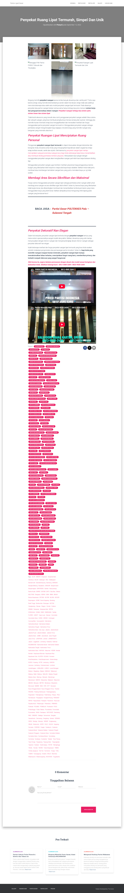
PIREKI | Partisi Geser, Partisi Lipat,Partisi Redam (42, 530)
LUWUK (46, 668)
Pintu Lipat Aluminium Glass (37, 500)
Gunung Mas (32, 621)
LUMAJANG (40, 668)
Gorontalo (54, 615)
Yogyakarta (56, 756)
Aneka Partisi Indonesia (53, 346)
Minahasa (47, 683)
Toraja (53, 751)
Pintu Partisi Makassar (48, 515)
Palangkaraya (40, 695)
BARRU (38, 591)
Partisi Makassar (34, 435)
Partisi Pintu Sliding (47, 447)
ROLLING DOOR (33, 546)
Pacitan (57, 689)
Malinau (39, 674)
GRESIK (45, 618)
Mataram (50, 680)
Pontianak (50, 706)
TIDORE (40, 748)
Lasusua (30, 665)
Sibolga (35, 721)
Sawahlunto (31, 718)
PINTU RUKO (45, 524)
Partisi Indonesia (44, 420)
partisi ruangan (48, 453)
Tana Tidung (56, 739)
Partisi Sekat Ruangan (35, 460)
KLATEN (40, 656)
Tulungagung (37, 753)
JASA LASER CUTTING (50, 386)
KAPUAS (41, 650)
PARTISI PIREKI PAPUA (45, 450)
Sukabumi (48, 727)
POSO (55, 706)
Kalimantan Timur (45, 647)
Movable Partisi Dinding (36, 395)
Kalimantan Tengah (33, 647)
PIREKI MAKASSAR (34, 536)
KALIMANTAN (32, 644)
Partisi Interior (34, 423)
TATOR (50, 745)
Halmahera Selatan (44, 624)
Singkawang (52, 721)
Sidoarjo (40, 721)
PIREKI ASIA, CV (33, 533)
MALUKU (45, 674)
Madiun (30, 671)
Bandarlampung (40, 582)
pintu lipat (41, 496)
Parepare (43, 700)
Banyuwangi (53, 588)
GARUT (36, 615)
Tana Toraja (31, 742)
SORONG (37, 727)
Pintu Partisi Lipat (34, 515)
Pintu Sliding (45, 527)
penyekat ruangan (34, 478)
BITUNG (42, 597)
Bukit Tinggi (31, 603)
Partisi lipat (33, 429)
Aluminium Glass (39, 346)
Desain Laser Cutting (50, 352)
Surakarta (44, 739)
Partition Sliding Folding (36, 475)
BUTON (52, 603)
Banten (47, 588)
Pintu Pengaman (34, 521)
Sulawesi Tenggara (33, 733)
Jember (45, 638)
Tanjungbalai (55, 742)
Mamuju (39, 677)
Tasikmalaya (43, 745)
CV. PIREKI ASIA (45, 349)
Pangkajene (39, 697)
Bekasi (58, 591)
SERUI (30, 721)
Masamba (44, 680)
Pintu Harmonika (34, 493)
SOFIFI (42, 724)
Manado (44, 677)
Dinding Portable (50, 364)
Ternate (35, 748)
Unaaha (44, 753)
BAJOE (36, 580)
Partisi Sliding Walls (35, 466)
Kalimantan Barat (42, 644)
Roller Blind (48, 543)
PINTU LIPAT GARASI (51, 503)
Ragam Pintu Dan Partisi (36, 543)
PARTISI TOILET (33, 472)
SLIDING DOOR (55, 555)
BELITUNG (31, 594)
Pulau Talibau (40, 709)
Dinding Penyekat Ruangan (36, 364)
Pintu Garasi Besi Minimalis (36, 487)
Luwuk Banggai (54, 668)
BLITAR (47, 597)
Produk (53, 888)
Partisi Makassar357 (47, 435)
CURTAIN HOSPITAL (34, 349)
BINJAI (56, 594)
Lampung (46, 662)
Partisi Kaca (44, 423)
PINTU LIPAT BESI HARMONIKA (36, 503)
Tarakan (36, 745)
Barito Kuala (31, 591)
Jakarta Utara (32, 636)
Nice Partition (43, 401)
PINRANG (54, 703)
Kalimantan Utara (33, 650)
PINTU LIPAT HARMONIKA (35, 506)
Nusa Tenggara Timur (47, 689)
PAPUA (30, 700)
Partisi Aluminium (34, 404)
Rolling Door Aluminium (46, 546)
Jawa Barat (44, 636)
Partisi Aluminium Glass (48, 404)
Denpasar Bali (44, 609)
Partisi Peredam (50, 444)
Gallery (100, 3)
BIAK (47, 594)
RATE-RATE (50, 712)
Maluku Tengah (53, 674)
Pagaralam (31, 695)
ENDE (42, 612)
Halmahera (48, 621)
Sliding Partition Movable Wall (37, 561)
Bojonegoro (31, 600)
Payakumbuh (32, 703)
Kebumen (47, 650)
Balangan (42, 580)
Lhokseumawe (45, 665)
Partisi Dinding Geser (35, 414)
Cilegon (43, 606)
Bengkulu (37, 594)
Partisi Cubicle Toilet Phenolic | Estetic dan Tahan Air (24, 855)
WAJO (49, 753)
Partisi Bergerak (34, 407)
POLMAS (36, 706)
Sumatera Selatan (55, 733)
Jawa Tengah (52, 636)
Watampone (31, 756)
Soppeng (56, 724)
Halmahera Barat (33, 624)
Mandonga (51, 677)
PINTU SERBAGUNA (34, 527)
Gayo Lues (42, 615)
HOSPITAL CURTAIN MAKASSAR (51, 383)
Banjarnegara (32, 588)
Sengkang (46, 718)
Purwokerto (31, 712)
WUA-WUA (49, 756)
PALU (58, 695)
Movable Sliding (52, 398)
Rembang (57, 712)
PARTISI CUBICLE (45, 407)
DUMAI (38, 612)
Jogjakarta (36, 641)
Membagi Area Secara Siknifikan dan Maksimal (58, 177)
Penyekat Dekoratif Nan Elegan (48, 230)
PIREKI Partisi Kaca (34, 539)
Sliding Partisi (33, 558)
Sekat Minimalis (47, 552)
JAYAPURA (39, 638)
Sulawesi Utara (44, 733)
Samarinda (47, 715)
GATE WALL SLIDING (51, 380)
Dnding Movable (34, 367)
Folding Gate (33, 377)
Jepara (30, 641)
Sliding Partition (44, 558)
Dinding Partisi (33, 358)
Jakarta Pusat (32, 633)
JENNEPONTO (52, 638)
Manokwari (31, 680)
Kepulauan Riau (49, 653)
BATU (48, 591)
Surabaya (37, 739)
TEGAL (30, 748)
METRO (41, 683)
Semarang (39, 718)
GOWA (40, 618)
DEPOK (51, 609)
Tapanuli (30, 745)
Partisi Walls (43, 472)
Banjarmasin (54, 585)
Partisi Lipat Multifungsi (45, 429)
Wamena (54, 753)
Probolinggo (32, 709)
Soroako (30, 727)
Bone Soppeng (44, 600)
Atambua (31, 580)
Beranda (72, 3)
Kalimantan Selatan (53, 644)
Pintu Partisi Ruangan (35, 518)
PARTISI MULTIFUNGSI (35, 441)
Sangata (53, 715)
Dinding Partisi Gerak (46, 358)
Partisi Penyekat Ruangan (36, 444)
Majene (42, 671)
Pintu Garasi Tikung (52, 487)
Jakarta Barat (54, 630)
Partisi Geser (82, 3)
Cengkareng (31, 606)
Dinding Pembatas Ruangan (52, 361)
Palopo (54, 695)
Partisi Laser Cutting (48, 426)
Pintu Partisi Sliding (49, 518)
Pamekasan (31, 697)
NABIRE (37, 686)
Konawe (51, 656)
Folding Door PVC (50, 374)
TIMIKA (57, 748)
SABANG (34, 715)
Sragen (43, 727)
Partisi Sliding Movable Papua (48, 463)
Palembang (47, 695)
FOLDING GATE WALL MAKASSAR (37, 380)
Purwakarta (48, 709)
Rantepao (43, 712)
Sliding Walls (33, 564)
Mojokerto (54, 683)
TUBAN (30, 753)
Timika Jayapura (33, 751)
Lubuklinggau (32, 668)
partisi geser (33, 420)
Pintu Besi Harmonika (43, 484)
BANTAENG (40, 588)
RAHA (37, 712)
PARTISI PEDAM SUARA (48, 441)
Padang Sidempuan (40, 692)
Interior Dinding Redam (35, 386)
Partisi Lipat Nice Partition (36, 432)
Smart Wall (43, 564)
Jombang (43, 641)
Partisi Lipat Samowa (52, 432)
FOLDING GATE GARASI (45, 377)
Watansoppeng (40, 756)
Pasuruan (57, 700)
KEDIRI (53, 650)
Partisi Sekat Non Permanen (37, 457)
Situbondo (36, 724)
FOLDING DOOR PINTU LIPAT (36, 374)
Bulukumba (39, 603)
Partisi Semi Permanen (50, 460)
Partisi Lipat (91, 3)
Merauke (36, 683)
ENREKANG (48, 612)
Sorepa (51, 564)
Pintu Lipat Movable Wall (36, 509)
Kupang (35, 662)
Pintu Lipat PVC (33, 512)
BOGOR (57, 597)
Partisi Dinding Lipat (49, 414)
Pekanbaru (48, 703)
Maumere (57, 680)
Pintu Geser (47, 490)
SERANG (57, 718)
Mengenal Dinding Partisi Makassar (97, 854)
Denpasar (36, 609)
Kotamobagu (54, 659)
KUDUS (30, 662)
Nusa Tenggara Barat (34, 689)
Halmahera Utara (33, 630)
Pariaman (50, 700)
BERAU (43, 594)
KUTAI (40, 662)
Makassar (54, 671)
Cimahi (48, 606)
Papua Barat (36, 700)
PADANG (30, 692)
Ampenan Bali (52, 577)
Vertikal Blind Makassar (50, 570)
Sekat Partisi (33, 555)
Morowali (31, 686)
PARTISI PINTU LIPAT (34, 447)
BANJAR (47, 585)
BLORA (52, 597)
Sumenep (31, 739)
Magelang (36, 671)
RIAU (29, 715)
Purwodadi (56, 709)
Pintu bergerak (48, 481)
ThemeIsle (111, 889)
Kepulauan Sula (32, 656)
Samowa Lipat (40, 549)
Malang (30, 674)
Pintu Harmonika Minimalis (48, 493)
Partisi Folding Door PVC (36, 417)
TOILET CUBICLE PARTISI (35, 570)
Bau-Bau (52, 591)
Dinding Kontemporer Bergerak (47, 355)
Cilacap (38, 606)
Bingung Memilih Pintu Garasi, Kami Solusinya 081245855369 (61, 855)
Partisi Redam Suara (35, 453)
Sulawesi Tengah (53, 730)
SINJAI (30, 724)
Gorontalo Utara (33, 618)
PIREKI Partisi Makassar (48, 539)
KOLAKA (46, 656)
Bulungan (46, 603)
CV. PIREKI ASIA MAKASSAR (36, 352)
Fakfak (54, 612)
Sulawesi (54, 727)
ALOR (33, 577)
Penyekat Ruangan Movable (49, 478)
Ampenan (44, 577)
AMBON (38, 577)
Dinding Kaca (33, 355)
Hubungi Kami (108, 3)
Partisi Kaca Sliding (35, 426)
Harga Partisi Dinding (35, 383)
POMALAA (43, 706)
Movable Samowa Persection (37, 398)
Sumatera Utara (32, 736)
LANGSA (51, 662)
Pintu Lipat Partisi (50, 509)
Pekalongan (40, 703)
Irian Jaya (41, 630)
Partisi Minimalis (34, 438)
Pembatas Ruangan (51, 475)
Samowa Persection (53, 549)
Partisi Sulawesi (53, 469)
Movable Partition (50, 395)
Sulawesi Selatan (43, 730)
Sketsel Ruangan (44, 555)
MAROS (38, 680)
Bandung (49, 582)
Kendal (58, 650)
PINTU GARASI (55, 484)
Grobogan (51, 618)
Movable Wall (33, 401)
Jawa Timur (31, 638)
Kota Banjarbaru (33, 659)
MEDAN (30, 683)
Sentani (52, 718)
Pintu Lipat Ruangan (46, 512)
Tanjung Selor (47, 742)
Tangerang (39, 742)
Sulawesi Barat (32, 730)
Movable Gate (33, 392)
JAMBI (39, 636)
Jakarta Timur (51, 633)
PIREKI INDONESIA (44, 533)
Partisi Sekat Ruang (52, 457)
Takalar (50, 739)
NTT (48, 686)
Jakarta (47, 630)
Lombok (52, 665)
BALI (47, 580)
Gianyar (48, 615)
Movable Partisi (44, 392)
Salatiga (40, 715)
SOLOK (51, 724)
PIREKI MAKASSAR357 (46, 536)
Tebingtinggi (56, 745)
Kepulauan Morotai (39, 653)
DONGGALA (31, 612)
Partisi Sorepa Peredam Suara (37, 469)
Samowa (32, 549)
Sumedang (52, 736)
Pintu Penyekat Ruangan (47, 521)
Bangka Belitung (33, 585)
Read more (28, 869)
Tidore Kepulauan (49, 748)
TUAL (57, 751)
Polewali (30, 706)
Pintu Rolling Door (34, 524)
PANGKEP (56, 697)
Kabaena (49, 641)
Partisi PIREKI (33, 450)
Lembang (37, 665)
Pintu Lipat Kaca (48, 506)
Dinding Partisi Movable (36, 361)
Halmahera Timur (45, 627)
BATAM (43, 591)
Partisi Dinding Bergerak (50, 410)
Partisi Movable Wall (47, 438)
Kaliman (55, 641)
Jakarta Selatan (41, 633)
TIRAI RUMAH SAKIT (45, 567)
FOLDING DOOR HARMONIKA (47, 367)
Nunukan (53, 686)
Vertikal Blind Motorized (36, 573)
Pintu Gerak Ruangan (35, 490)
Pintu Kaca (32, 496)
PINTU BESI (32, 484)
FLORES (30, 615)
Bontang (52, 600)
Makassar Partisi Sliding (46, 389)
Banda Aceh (31, 582)
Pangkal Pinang (48, 697)
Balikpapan (52, 580)
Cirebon (53, 606)
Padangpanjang (51, 692)
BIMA (51, 594)
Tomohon (47, 751)
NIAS (41, 686)
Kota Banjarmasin (44, 659)
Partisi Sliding (33, 463)
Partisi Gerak (49, 417)
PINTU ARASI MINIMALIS (35, 481)
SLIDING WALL (52, 561)
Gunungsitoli (40, 621)
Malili (35, 674)
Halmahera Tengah (33, 627)
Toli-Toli (41, 751)
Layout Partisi (33, 389)
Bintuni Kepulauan (33, 597)
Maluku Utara (32, 677)
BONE (38, 600)
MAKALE (47, 671)
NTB (45, 686)
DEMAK (30, 609)
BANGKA (55, 582)
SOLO (46, 724)
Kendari (30, 653)
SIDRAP (46, 721)
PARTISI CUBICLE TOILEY (35, 410)
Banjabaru (41, 585)
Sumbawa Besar (43, 736)
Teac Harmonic (33, 567)
